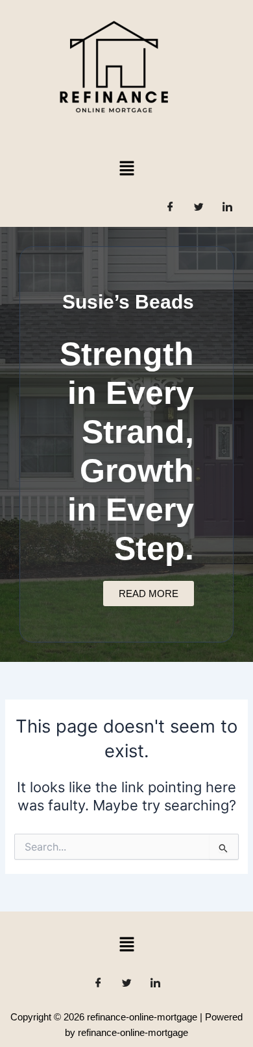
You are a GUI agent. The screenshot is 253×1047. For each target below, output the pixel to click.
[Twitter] (198, 207)
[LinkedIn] (227, 207)
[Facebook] (170, 207)
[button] (126, 168)
